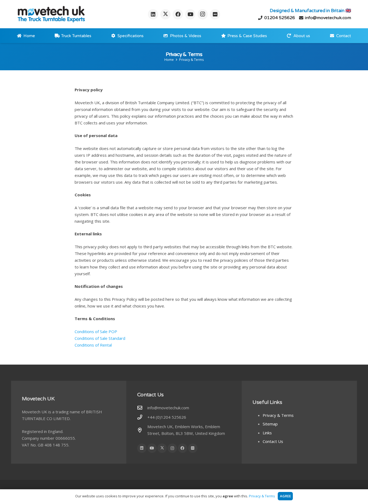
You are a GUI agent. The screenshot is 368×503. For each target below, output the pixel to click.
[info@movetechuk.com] (142, 407)
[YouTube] (190, 14)
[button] (313, 35)
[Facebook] (178, 14)
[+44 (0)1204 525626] (142, 417)
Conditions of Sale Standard (100, 338)
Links (267, 432)
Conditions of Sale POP (96, 331)
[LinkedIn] (153, 14)
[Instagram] (202, 14)
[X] (165, 14)
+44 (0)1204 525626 (166, 417)
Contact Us (273, 441)
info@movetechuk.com (168, 407)
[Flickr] (215, 14)
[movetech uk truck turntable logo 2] (51, 14)
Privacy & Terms (278, 415)
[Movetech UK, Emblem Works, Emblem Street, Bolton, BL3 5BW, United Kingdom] (142, 430)
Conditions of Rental (93, 345)
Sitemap (270, 424)
